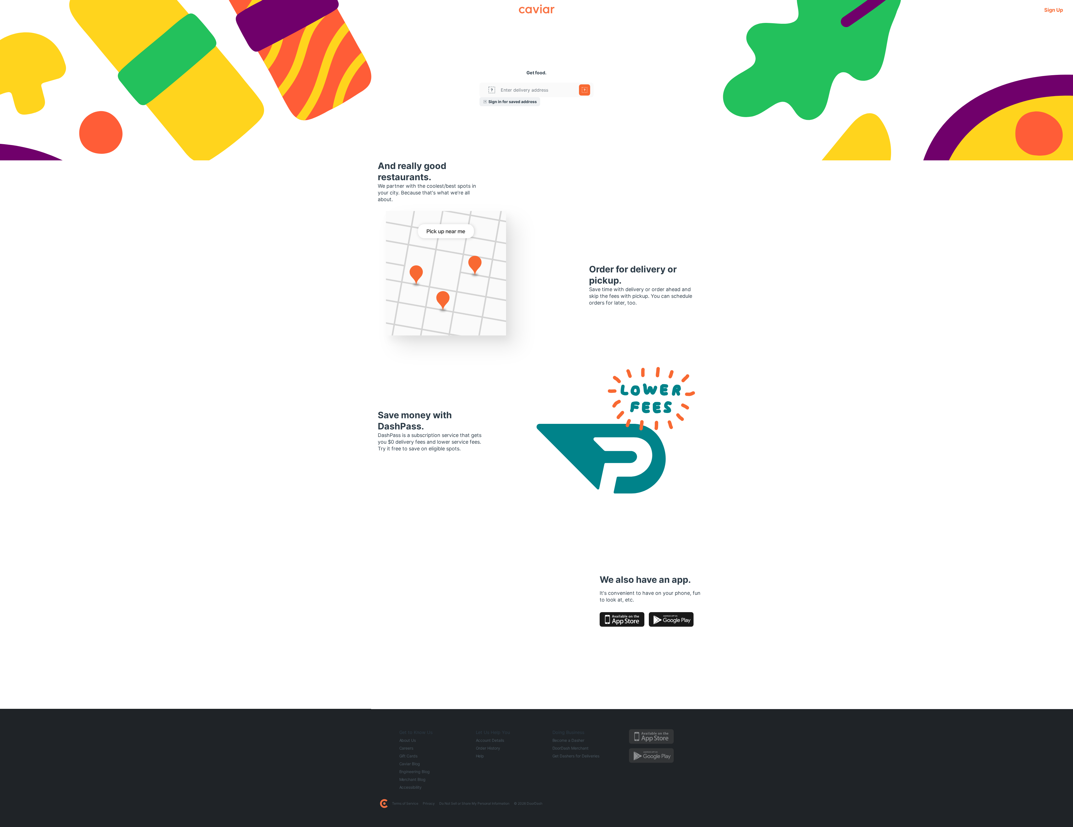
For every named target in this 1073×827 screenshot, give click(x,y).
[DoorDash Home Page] (384, 803)
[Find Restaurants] (584, 90)
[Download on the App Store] (622, 619)
